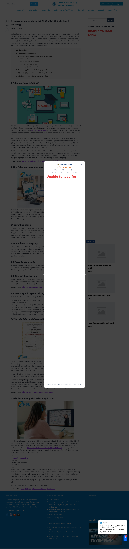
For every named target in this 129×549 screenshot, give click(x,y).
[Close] (81, 164)
